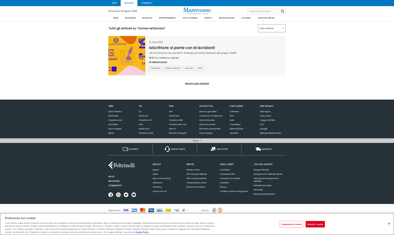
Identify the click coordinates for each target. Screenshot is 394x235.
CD (140, 111)
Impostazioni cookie (291, 224)
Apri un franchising (162, 178)
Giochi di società (207, 124)
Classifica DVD (176, 120)
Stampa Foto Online (195, 187)
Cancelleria (235, 124)
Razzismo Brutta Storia (264, 194)
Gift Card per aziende (196, 178)
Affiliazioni (157, 182)
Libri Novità (113, 116)
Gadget (263, 128)
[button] (272, 28)
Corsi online (265, 116)
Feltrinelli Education (263, 185)
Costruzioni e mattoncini (210, 116)
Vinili (141, 124)
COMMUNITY (147, 3)
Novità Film (174, 116)
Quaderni (234, 133)
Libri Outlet (113, 124)
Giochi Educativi (207, 120)
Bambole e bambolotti (209, 128)
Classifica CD (145, 120)
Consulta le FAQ (227, 174)
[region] (197, 224)
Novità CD (143, 116)
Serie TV (172, 128)
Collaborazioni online (196, 182)
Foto (262, 124)
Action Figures (206, 133)
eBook (111, 133)
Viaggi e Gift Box (267, 120)
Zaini (232, 120)
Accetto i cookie (315, 224)
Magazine (114, 181)
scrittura (189, 68)
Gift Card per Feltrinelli (196, 174)
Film (171, 111)
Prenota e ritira (193, 169)
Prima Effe (258, 189)
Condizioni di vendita (230, 178)
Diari (232, 116)
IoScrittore (155, 68)
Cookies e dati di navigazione (234, 191)
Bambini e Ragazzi (178, 133)
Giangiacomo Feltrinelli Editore (268, 174)
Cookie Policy (142, 231)
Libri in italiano (115, 111)
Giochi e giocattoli (208, 111)
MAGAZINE (129, 3)
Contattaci (225, 169)
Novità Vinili (144, 128)
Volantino (157, 187)
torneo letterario (172, 68)
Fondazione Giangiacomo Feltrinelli (266, 179)
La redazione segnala (167, 57)
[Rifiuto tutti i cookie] (389, 223)
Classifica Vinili (146, 133)
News (200, 68)
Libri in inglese (114, 128)
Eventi (155, 174)
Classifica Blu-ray (177, 124)
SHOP (114, 3)
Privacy (223, 187)
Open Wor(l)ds (236, 128)
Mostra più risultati (197, 83)
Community (115, 185)
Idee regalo (265, 111)
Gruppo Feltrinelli (261, 169)
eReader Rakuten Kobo (270, 133)
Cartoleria (234, 111)
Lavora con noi (160, 191)
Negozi (156, 169)
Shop (111, 176)
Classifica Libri (115, 120)
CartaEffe (224, 182)
